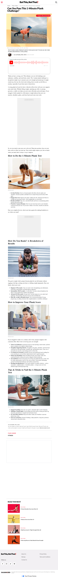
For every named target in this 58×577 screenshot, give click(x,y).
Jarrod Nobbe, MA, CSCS (20, 54)
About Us (23, 554)
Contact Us (24, 559)
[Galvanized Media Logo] (5, 572)
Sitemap (23, 557)
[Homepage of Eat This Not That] (9, 554)
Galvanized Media (21, 571)
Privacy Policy (43, 554)
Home (8, 5)
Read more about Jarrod (45, 427)
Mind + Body (15, 5)
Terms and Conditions (45, 557)
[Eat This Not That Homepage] (29, 2)
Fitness (10, 435)
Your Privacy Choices (30, 576)
